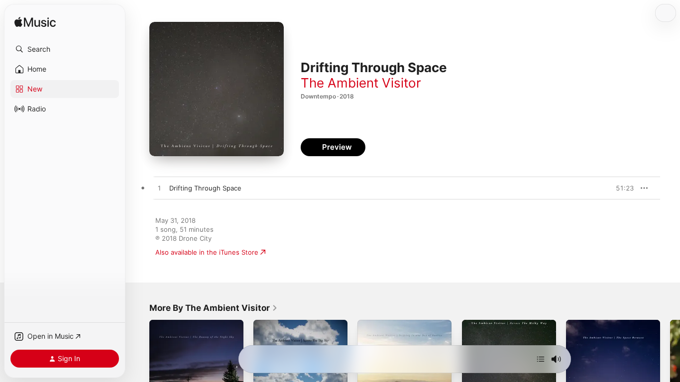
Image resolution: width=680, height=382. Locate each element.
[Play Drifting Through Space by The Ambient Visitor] (159, 188)
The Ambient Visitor (361, 83)
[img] (35, 22)
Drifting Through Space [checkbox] (205, 188)
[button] (64, 49)
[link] (213, 307)
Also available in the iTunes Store (206, 252)
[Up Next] (541, 359)
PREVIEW (623, 188)
